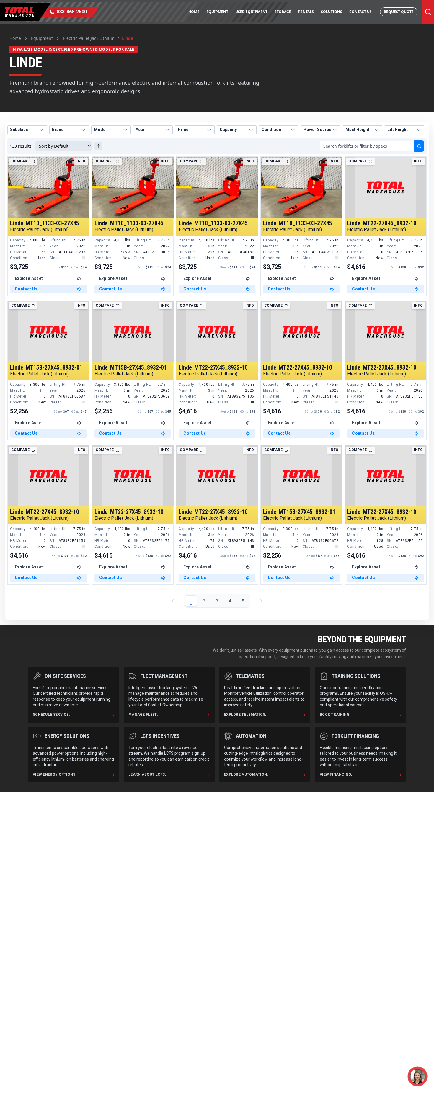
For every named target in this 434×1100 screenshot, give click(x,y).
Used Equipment (251, 11)
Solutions (331, 11)
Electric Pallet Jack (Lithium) (39, 229)
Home (193, 11)
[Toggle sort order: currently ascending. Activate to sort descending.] (98, 146)
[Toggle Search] (428, 12)
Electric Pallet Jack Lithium (89, 38)
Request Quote (399, 11)
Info (80, 161)
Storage (283, 11)
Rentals (306, 11)
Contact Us (360, 11)
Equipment (217, 11)
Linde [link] (127, 38)
